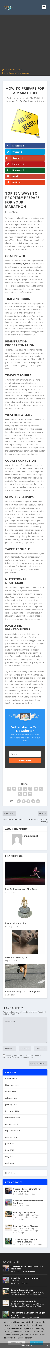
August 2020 (11, 1137)
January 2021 (11, 1104)
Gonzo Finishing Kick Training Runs (22, 991)
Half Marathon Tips (31, 1217)
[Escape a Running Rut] (25, 907)
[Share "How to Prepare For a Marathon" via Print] (30, 794)
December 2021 (12, 1078)
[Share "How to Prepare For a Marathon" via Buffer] (41, 788)
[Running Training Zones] (8, 1214)
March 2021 (10, 1091)
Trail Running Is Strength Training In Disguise (25, 1240)
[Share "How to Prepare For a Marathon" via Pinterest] (30, 788)
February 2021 (11, 1098)
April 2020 (9, 1163)
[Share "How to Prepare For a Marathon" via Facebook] (9, 788)
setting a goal (22, 263)
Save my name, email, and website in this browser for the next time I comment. (22, 1056)
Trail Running (37, 1244)
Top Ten (23, 101)
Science (27, 1206)
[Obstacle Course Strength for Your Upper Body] (8, 1190)
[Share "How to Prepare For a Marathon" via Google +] (19, 788)
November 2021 (12, 1085)
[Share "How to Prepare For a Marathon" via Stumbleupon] (19, 794)
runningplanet (22, 98)
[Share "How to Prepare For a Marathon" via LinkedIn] (35, 788)
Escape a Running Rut (16, 923)
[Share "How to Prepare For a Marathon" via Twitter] (14, 788)
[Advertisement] (25, 42)
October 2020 (11, 1124)
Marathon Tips (13, 69)
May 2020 (9, 1156)
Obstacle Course (31, 1194)
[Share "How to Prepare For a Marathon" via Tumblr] (25, 788)
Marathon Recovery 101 (17, 957)
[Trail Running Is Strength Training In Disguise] (8, 1241)
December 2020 (12, 1111)
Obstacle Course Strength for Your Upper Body (27, 1190)
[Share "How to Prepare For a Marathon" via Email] (25, 794)
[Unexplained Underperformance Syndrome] (8, 1202)
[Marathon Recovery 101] (25, 942)
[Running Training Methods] (8, 1227)
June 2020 (9, 1150)
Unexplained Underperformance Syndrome (28, 1201)
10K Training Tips (31, 1215)
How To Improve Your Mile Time (21, 889)
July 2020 (9, 1143)
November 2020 (12, 1117)
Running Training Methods (25, 1226)
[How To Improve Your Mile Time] (25, 873)
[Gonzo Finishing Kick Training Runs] (25, 976)
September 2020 (12, 1130)
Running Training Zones (24, 1212)
